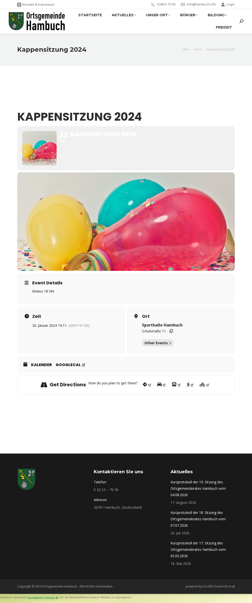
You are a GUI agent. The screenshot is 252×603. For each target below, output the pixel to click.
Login (230, 4)
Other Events (156, 343)
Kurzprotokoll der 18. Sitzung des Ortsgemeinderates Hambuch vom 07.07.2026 (198, 519)
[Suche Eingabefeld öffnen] (241, 21)
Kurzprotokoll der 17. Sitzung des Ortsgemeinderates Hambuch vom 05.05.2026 (198, 549)
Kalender (41, 364)
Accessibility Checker (41, 597)
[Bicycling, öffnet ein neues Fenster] (204, 384)
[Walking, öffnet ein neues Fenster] (190, 384)
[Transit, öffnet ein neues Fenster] (176, 384)
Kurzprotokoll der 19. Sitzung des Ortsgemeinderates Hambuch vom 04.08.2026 (198, 488)
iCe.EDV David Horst (217, 586)
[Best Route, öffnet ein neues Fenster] (147, 384)
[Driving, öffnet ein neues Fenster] (161, 384)
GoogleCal (68, 364)
